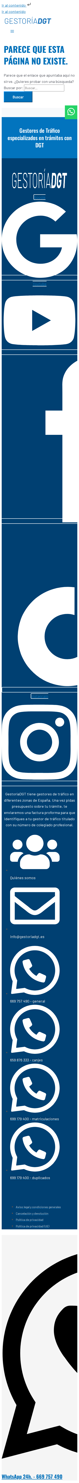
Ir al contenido (14, 5)
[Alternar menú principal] (12, 32)
